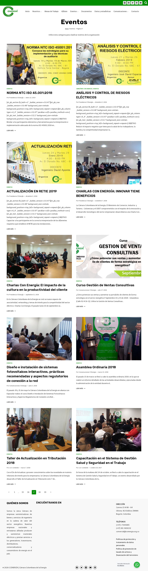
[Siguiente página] (51, 492)
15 (23, 492)
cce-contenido (14, 468)
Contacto (135, 11)
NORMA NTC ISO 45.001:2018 (29, 93)
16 (28, 492)
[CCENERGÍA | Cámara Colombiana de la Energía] (11, 11)
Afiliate (64, 11)
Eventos (9, 88)
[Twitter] (132, 3)
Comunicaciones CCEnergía (87, 290)
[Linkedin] (136, 3)
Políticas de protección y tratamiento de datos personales (126, 542)
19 (45, 492)
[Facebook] (128, 3)
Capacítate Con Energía (84, 88)
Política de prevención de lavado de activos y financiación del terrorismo (127, 552)
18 (40, 492)
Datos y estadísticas (103, 11)
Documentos (86, 11)
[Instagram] (124, 3)
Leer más (11, 130)
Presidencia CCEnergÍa (16, 97)
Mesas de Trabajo (52, 11)
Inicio (27, 11)
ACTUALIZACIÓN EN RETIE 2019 (32, 191)
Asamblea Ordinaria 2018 (96, 367)
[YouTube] (140, 3)
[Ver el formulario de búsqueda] (145, 3)
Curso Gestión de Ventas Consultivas (105, 285)
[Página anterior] (9, 492)
